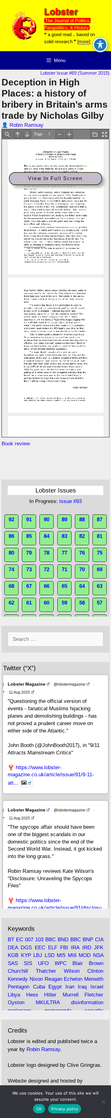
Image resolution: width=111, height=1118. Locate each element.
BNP (88, 940)
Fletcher (93, 995)
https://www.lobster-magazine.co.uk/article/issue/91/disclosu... (55, 908)
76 (82, 553)
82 (82, 536)
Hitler (50, 995)
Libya (14, 995)
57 (99, 603)
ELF (52, 948)
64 (82, 586)
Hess (32, 995)
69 (99, 569)
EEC (40, 948)
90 (46, 519)
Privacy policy (64, 1108)
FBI (64, 948)
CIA (99, 940)
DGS (26, 948)
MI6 (72, 955)
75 (99, 553)
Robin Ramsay (26, 125)
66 (46, 586)
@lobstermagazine (69, 684)
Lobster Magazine (26, 684)
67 (29, 586)
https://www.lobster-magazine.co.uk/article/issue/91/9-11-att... (51, 775)
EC (19, 940)
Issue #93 (70, 501)
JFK (98, 948)
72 (46, 569)
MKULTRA (48, 1002)
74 (11, 569)
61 (29, 603)
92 (11, 519)
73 (29, 569)
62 (11, 603)
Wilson (72, 971)
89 (64, 519)
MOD (85, 955)
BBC (50, 940)
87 (99, 519)
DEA (13, 948)
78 (46, 553)
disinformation (87, 1002)
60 (46, 603)
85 (29, 536)
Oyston (16, 1002)
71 (64, 569)
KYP (26, 955)
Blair (77, 963)
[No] (103, 1102)
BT (11, 940)
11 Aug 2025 (19, 692)
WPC (61, 963)
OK (39, 1108)
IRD (86, 948)
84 (46, 536)
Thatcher (46, 971)
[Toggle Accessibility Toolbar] (100, 44)
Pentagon (18, 987)
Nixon (36, 979)
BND (63, 940)
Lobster (61, 11)
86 (11, 536)
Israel (96, 987)
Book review (16, 444)
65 (64, 586)
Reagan (53, 979)
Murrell (71, 995)
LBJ (37, 955)
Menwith (93, 979)
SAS (13, 963)
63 (99, 586)
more (84, 41)
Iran (69, 987)
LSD (50, 955)
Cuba (39, 987)
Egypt (55, 987)
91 (29, 519)
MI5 (61, 955)
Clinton (95, 971)
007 (29, 940)
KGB (13, 955)
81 (99, 536)
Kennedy (18, 979)
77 (64, 553)
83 (64, 536)
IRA (75, 948)
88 (82, 519)
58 (82, 603)
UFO (43, 963)
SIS (28, 963)
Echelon (73, 979)
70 (82, 569)
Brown (96, 963)
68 (11, 586)
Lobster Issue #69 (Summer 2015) (74, 73)
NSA (98, 955)
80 (11, 553)
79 (29, 553)
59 (64, 603)
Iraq (82, 987)
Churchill (18, 971)
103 (39, 940)
